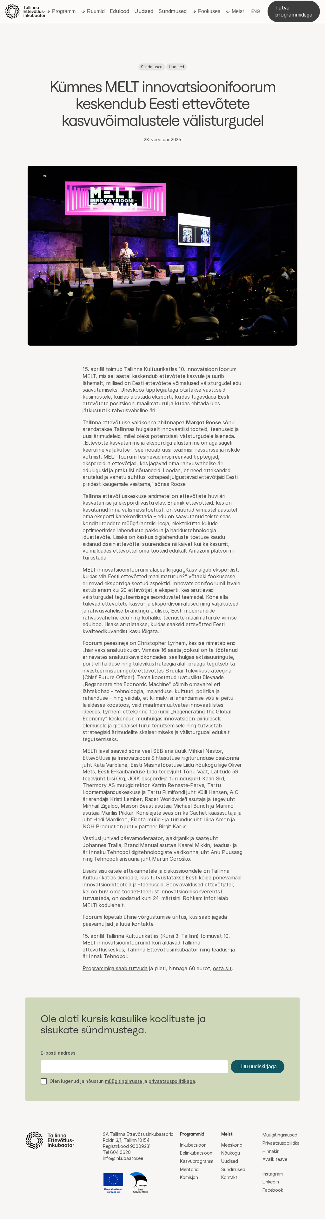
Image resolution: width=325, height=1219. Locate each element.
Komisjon (189, 1177)
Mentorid (189, 1169)
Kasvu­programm (196, 1161)
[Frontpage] (25, 11)
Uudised (143, 11)
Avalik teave (274, 1159)
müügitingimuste (123, 1081)
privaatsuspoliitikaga (172, 1081)
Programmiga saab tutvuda (115, 968)
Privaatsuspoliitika (281, 1143)
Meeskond (231, 1145)
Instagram (272, 1173)
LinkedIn (270, 1181)
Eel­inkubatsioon (196, 1153)
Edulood (119, 11)
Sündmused (172, 11)
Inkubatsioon (193, 1145)
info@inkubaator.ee (123, 1158)
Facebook (272, 1190)
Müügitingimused (279, 1134)
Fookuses (209, 11)
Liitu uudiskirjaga (257, 1066)
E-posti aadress (58, 1053)
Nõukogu (230, 1153)
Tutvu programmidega (293, 11)
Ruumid (96, 11)
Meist (238, 11)
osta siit (222, 968)
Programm (64, 11)
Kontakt (229, 1177)
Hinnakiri (271, 1151)
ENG (255, 11)
